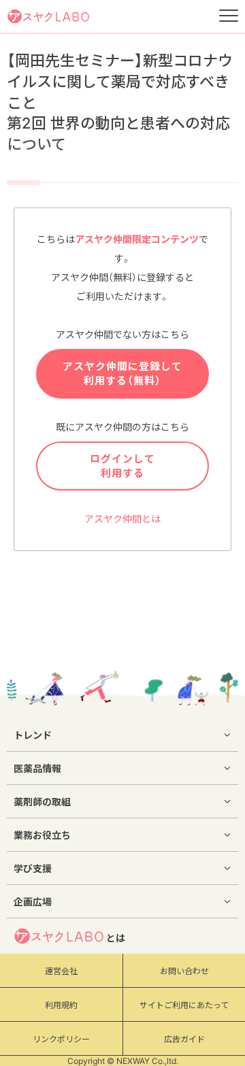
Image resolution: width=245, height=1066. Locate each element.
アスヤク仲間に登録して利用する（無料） (122, 373)
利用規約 (61, 1005)
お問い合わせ (184, 971)
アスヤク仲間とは (122, 518)
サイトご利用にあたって (184, 1005)
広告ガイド (184, 1039)
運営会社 (61, 971)
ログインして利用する (122, 466)
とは (115, 938)
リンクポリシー (61, 1039)
